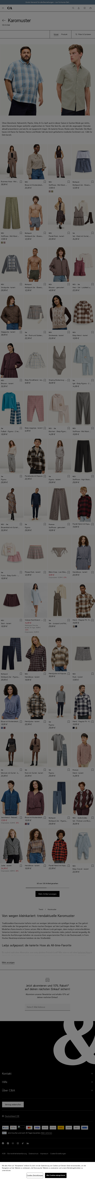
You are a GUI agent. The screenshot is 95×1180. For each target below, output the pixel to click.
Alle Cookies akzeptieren (55, 1175)
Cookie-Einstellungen (35, 1175)
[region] (47, 1171)
